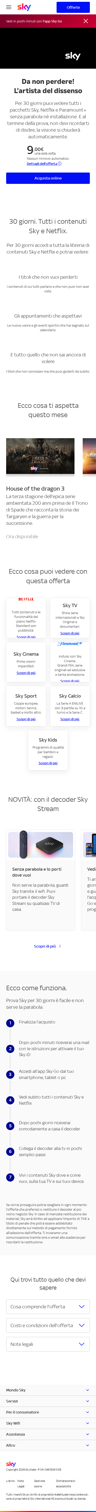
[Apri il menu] (8, 6)
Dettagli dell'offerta (42, 164)
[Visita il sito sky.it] (24, 7)
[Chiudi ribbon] (86, 21)
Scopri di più (26, 637)
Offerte (73, 7)
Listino (10, 1481)
